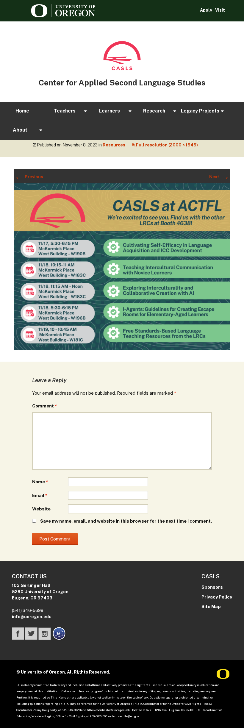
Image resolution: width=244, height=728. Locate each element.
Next (219, 176)
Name (40, 481)
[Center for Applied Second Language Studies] (122, 55)
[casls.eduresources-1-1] (122, 266)
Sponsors (212, 587)
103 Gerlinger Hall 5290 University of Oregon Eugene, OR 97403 (40, 591)
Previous (28, 176)
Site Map (211, 606)
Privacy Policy (216, 596)
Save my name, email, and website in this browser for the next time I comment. (126, 521)
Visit (220, 10)
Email (39, 495)
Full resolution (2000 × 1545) (167, 145)
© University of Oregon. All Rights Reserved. (63, 672)
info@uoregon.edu (31, 616)
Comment (44, 405)
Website (41, 508)
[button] (22, 111)
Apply (206, 10)
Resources (114, 145)
